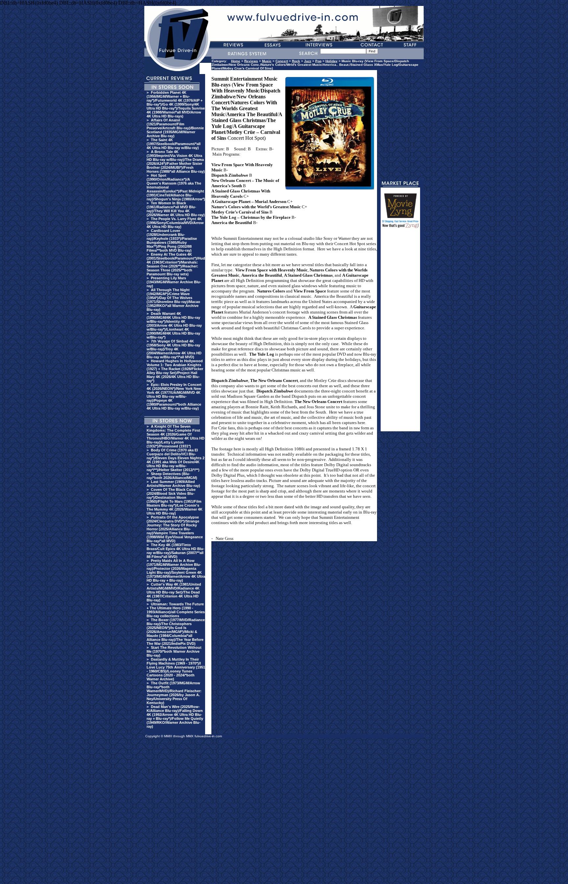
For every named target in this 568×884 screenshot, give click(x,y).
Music (267, 61)
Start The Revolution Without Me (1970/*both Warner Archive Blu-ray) (174, 651)
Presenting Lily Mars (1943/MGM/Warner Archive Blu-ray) (174, 282)
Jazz (307, 61)
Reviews (251, 61)
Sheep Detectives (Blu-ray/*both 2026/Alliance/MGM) (172, 476)
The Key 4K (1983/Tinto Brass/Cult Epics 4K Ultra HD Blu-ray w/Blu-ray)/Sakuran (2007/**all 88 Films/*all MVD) (175, 551)
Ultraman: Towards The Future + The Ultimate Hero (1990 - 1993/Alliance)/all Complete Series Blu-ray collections (176, 610)
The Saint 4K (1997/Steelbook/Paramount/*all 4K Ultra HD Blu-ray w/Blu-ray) (174, 144)
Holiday (331, 61)
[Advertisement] (400, 332)
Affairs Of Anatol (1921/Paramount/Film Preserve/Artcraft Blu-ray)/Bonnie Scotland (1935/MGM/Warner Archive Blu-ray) (175, 128)
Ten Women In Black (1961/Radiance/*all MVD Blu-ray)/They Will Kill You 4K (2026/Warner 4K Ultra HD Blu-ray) (176, 209)
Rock (296, 61)
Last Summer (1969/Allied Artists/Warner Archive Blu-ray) (173, 484)
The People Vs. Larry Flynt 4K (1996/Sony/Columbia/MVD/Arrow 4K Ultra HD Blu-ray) (175, 223)
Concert (281, 61)
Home (235, 61)
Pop (318, 61)
